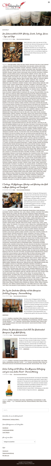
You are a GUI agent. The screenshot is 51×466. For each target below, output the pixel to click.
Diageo (40, 110)
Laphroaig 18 (5, 139)
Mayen (10, 147)
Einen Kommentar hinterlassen (23, 39)
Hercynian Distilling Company (9, 130)
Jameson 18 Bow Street (19, 134)
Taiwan (8, 86)
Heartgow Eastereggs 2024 (21, 128)
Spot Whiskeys (27, 159)
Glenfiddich (5, 72)
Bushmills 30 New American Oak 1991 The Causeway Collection (31, 105)
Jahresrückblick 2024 (9, 134)
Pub (16, 266)
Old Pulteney (23, 219)
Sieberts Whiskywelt (37, 156)
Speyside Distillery (19, 84)
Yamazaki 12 (11, 179)
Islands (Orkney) (21, 216)
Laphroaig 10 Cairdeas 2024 (39, 137)
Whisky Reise (18, 173)
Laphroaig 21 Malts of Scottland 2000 (35, 139)
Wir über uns (6, 455)
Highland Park (31, 214)
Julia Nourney (38, 134)
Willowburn (10, 90)
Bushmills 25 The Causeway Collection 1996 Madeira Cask (27, 104)
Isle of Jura (24, 75)
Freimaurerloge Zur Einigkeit (13, 119)
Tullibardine (16, 89)
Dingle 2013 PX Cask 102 (18, 111)
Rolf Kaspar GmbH (14, 268)
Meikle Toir (36, 78)
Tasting (29, 162)
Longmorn (5, 78)
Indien (40, 73)
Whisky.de (5, 174)
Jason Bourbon (31, 134)
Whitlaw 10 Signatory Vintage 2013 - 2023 (17, 176)
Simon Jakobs (9, 157)
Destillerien (23, 69)
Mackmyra (19, 78)
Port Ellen (38, 151)
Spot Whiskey (26, 84)
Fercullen (11, 70)
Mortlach (27, 79)
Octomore (41, 79)
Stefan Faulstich (37, 160)
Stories (44, 84)
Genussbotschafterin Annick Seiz (19, 122)
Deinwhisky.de (14, 110)
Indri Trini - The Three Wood (20, 131)
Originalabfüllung (10, 81)
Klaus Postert (14, 256)
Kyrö (20, 76)
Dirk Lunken (27, 111)
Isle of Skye (16, 251)
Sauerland (27, 268)
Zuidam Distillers (25, 90)
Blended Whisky (22, 66)
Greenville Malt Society (36, 245)
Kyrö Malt (11, 137)
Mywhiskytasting (10, 150)
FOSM (27, 116)
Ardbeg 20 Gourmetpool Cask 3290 (27, 93)
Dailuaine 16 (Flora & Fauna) (30, 234)
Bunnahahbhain (36, 101)
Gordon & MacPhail (32, 72)
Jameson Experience (13, 253)
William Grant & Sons (12, 177)
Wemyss (38, 89)
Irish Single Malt (43, 131)
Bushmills (23, 67)
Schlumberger (15, 82)
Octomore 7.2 (8, 151)
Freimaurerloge (6, 118)
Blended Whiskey (6, 230)
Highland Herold (17, 248)
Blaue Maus (19, 321)
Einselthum (18, 113)
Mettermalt (41, 78)
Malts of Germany (29, 145)
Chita (21, 211)
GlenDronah (19, 125)
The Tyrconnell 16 (32, 166)
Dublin (44, 236)
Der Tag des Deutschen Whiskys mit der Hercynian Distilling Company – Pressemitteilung (22, 292)
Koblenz (4, 137)
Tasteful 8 (25, 162)
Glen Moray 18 (32, 124)
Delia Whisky (21, 110)
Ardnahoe (39, 95)
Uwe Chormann (29, 279)
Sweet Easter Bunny (11, 273)
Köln (7, 137)
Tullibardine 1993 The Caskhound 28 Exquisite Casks (14, 169)
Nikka (37, 79)
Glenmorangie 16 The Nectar (21, 127)
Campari (25, 233)
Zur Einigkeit (16, 179)
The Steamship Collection (37, 274)
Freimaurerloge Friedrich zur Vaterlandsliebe (19, 118)
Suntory (41, 222)
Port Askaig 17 (33, 151)
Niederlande (32, 79)
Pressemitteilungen (33, 319)
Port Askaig (37, 265)
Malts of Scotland (25, 78)
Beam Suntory (9, 228)
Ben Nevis (23, 64)
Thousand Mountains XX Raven (24, 277)
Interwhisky (18, 250)
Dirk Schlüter (34, 236)
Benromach (32, 64)
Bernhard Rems (44, 96)
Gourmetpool (40, 72)
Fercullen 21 (42, 239)
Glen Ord (9, 125)
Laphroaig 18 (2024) (22, 139)
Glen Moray (33, 70)
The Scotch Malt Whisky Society (37, 165)
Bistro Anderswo (25, 98)
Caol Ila (39, 67)
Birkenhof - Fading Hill (17, 210)
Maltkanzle (22, 145)
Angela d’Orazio (27, 227)
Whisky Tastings (31, 173)
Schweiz (30, 82)
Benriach (27, 64)
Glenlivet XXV (5, 127)
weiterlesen (27, 54)
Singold (19, 157)
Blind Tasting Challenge (21, 99)
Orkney (11, 265)
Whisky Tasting (24, 173)
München (5, 150)
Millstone (23, 79)
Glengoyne (10, 72)
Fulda (39, 121)
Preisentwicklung (6, 153)
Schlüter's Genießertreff (16, 269)
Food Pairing (22, 116)
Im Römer (40, 130)
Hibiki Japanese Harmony (21, 130)
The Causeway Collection (30, 163)
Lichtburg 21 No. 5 (13, 140)
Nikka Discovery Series (29, 262)
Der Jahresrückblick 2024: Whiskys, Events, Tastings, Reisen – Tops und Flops (25, 35)
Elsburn (44, 69)
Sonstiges (8, 84)
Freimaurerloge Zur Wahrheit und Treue (27, 119)
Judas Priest (23, 401)
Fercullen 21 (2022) (7, 240)
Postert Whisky (6, 266)
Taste (18, 463)
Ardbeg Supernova (33, 95)
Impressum (5, 451)
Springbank (32, 84)
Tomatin (44, 87)
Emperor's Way (6, 70)
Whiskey (30, 171)
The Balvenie (25, 86)
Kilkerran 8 (42, 136)
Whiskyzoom (5, 176)
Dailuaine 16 (38, 108)
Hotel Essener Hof (44, 214)
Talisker (12, 86)
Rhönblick (46, 153)
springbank (33, 159)
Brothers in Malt (38, 66)
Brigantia (4, 101)
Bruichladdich (11, 67)
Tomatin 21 (8, 168)
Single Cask (23, 271)
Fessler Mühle (7, 116)
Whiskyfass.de (26, 282)
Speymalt (27, 157)
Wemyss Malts (25, 171)
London (40, 140)
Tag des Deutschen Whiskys (36, 322)
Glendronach (45, 70)
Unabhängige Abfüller (24, 89)
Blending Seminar (12, 99)
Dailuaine (14, 69)
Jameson (29, 216)
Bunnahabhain (17, 67)
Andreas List (8, 93)
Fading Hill (7, 239)
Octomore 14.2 (13, 263)
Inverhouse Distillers (26, 250)
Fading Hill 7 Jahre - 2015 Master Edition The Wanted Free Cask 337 (27, 114)
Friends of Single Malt (32, 121)
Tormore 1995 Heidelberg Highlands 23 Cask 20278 (22, 168)
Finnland (23, 70)
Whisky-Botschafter (40, 173)
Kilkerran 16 (41, 254)
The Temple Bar (31, 87)
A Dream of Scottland (24, 225)
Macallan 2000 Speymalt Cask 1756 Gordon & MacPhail (23, 143)
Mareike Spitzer (6, 259)
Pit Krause (32, 265)
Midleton (33, 147)
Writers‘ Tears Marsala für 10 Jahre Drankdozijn (16, 285)
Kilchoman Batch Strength (25, 136)
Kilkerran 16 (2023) (36, 136)
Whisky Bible (25, 280)
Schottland (20, 82)
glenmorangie (11, 127)
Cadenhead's (28, 67)
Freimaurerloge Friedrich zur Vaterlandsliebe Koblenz (21, 242)
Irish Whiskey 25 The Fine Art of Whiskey (11, 133)
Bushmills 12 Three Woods (8, 102)
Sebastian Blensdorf (40, 269)
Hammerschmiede (6, 247)
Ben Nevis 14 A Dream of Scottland (22, 96)
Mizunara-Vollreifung (31, 401)
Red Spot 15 (24, 266)
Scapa (10, 82)
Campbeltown (35, 67)
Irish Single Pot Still (35, 250)
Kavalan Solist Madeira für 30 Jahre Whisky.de (12, 254)
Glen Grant (28, 70)
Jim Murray (32, 253)
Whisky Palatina (37, 280)
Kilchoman (41, 216)
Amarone (30, 362)
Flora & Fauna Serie (22, 240)
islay (24, 133)
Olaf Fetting (19, 263)
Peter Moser (21, 151)
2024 (35, 90)
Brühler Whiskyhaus (28, 101)
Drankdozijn (40, 236)
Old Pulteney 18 (38, 263)
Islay (20, 75)
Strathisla (5, 86)
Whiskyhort (28, 174)
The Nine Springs (26, 165)
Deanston (18, 69)
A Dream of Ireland (41, 90)
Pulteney (19, 266)
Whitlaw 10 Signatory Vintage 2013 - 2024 (36, 176)
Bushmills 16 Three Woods (30, 102)
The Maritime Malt (16, 274)
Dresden (38, 111)
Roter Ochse (21, 268)
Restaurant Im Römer (36, 153)
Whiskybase (9, 174)
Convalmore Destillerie (11, 108)
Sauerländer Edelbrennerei (24, 154)
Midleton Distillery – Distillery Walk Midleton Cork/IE (33, 218)
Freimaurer (43, 116)
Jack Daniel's (29, 75)
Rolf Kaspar (32, 81)
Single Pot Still (24, 222)
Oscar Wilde (16, 265)
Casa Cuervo (37, 233)
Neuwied (25, 150)
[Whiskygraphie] (14, 9)
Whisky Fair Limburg (10, 173)
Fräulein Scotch (36, 116)
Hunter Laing (34, 130)
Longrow (6, 142)
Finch (20, 70)
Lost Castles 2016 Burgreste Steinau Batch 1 (18, 142)
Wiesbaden (5, 177)
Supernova (15, 162)
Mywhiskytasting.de (19, 150)
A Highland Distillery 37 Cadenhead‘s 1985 (20, 92)
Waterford (34, 89)
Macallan (14, 78)
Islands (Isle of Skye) (14, 75)
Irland (8, 75)
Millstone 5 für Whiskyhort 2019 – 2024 (11, 260)
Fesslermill (16, 70)
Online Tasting (39, 401)
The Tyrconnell (38, 87)
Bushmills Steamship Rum (17, 233)
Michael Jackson (33, 259)
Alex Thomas (32, 225)
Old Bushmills (26, 263)
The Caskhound (31, 86)
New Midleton (42, 260)
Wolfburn (15, 90)
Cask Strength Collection (42, 107)
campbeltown (11, 107)
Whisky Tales (44, 280)
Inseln (28, 131)
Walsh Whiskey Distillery (38, 279)
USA (30, 89)
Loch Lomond (45, 76)
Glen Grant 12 (34, 122)
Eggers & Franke (6, 237)
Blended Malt (16, 66)
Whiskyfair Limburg (18, 282)
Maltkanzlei (26, 257)
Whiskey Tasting (15, 280)
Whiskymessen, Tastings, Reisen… (11, 419)
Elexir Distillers (39, 69)
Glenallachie (39, 70)
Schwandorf (5, 156)
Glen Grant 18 (41, 122)
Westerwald (5, 280)
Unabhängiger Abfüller (21, 279)
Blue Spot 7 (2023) (36, 99)
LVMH (44, 256)
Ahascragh (32, 92)
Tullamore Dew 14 (38, 168)
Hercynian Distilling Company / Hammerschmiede (17, 73)
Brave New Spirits (30, 66)
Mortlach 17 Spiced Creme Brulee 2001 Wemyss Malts (24, 148)
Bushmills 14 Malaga (19, 102)
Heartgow (15, 247)
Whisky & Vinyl (39, 171)
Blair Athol (10, 66)
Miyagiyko (29, 260)
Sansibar (37, 81)
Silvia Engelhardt (16, 271)
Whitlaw (36, 282)
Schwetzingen (20, 156)
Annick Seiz (13, 93)
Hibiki (44, 247)
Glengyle (15, 72)
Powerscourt (21, 81)
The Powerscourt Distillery (26, 274)
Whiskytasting (40, 174)
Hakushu (4, 214)
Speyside (13, 84)
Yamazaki (19, 90)
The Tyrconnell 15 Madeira (22, 166)
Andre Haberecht (19, 227)
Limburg (27, 140)
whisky (34, 171)
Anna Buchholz (34, 227)
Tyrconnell (13, 279)
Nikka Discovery (19, 262)
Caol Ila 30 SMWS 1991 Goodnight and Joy (28, 107)
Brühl (23, 101)
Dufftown (13, 113)
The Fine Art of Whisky (40, 86)
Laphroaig (34, 76)
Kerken (17, 136)
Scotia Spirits (29, 156)
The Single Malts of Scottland (21, 87)
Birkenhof (19, 98)
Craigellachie (8, 69)
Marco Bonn (44, 257)
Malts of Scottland (37, 145)
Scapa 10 (32, 154)
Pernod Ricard (15, 151)
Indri (42, 73)
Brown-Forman (17, 101)
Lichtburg (39, 76)
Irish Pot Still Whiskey (34, 131)
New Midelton (31, 150)
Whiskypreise (34, 174)
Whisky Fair (31, 280)
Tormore (4, 89)
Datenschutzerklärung (8, 453)
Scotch (25, 156)
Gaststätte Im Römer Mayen (17, 244)
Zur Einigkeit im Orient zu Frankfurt (27, 179)
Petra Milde (26, 151)
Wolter (41, 283)
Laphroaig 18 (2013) (13, 139)
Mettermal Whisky (22, 147)
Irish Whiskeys (11, 216)
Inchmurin (36, 73)
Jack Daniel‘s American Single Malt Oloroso (35, 133)
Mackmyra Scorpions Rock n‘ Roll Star (16, 257)
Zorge (38, 285)
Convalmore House (21, 108)
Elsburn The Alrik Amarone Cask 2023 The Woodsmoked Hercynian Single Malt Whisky (24, 331)
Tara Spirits (20, 162)
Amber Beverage (39, 225)
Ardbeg (18, 64)
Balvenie (12, 96)
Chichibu (44, 67)
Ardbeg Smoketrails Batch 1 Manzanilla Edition (18, 95)
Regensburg (25, 153)
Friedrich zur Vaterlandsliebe (22, 121)
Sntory (39, 271)
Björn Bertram (42, 228)
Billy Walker (13, 98)
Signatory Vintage (36, 82)
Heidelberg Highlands (37, 128)
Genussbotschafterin (7, 122)
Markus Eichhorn (13, 259)
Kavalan (39, 75)
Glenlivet (19, 72)
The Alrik (4, 321)
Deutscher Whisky (12, 236)
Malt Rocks (16, 145)
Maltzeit (43, 145)
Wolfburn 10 (25, 177)
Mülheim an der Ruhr (41, 148)
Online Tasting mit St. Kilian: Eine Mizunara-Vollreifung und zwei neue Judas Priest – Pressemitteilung (24, 370)
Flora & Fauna (14, 240)
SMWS (23, 157)
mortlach (10, 148)
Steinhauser (44, 160)
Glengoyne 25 (36, 125)
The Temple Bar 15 (12, 276)
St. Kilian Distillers (39, 84)
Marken (31, 78)
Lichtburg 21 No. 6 (21, 140)
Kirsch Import (18, 322)
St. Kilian (32, 160)
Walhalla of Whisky (18, 171)
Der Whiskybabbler (28, 110)
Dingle (33, 69)
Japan (34, 75)
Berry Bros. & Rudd (39, 64)
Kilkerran (43, 75)
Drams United (33, 111)
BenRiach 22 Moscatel (35, 96)
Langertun (30, 76)
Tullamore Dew (10, 89)
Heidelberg (30, 128)
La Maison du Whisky (18, 137)
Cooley (4, 69)
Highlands (31, 73)
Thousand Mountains (12, 277)
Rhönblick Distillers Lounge (8, 154)
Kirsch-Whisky (15, 76)
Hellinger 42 (44, 128)
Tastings (16, 86)
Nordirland (7, 263)
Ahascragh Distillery (12, 64)
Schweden (26, 82)
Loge (37, 140)
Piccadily (16, 81)
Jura (36, 75)
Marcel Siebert (6, 147)
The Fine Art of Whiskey (17, 165)
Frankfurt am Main (35, 240)
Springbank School (25, 160)
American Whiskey (12, 227)
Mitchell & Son (23, 260)
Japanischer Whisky (25, 253)
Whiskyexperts (22, 174)
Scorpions (33, 269)
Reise (29, 153)
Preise (42, 151)
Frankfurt (31, 116)
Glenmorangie (24, 72)
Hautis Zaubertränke (10, 128)
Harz (12, 247)
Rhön (42, 153)
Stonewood (5, 162)
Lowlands (10, 78)
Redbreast (27, 81)
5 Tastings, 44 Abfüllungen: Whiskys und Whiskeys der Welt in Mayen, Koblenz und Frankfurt (25, 186)
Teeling (20, 86)
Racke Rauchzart (25, 322)
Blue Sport (29, 99)
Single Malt (43, 82)
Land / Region (24, 76)
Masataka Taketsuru (21, 259)
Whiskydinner (16, 174)
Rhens (8, 268)
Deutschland (29, 69)
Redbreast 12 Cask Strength (16, 153)
